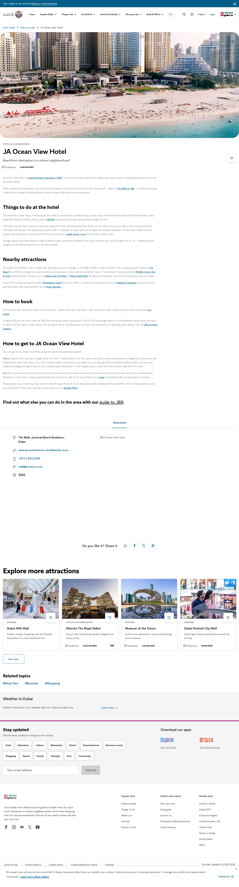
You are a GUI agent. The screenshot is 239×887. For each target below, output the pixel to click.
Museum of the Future (140, 628)
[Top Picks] (191, 14)
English (201, 14)
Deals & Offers (153, 14)
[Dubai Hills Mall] (31, 599)
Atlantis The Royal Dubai (83, 628)
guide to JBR (111, 402)
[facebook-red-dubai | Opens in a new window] (134, 545)
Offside (50, 219)
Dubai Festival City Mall (200, 628)
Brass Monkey (53, 287)
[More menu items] (170, 14)
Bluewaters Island (52, 283)
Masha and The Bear (56, 276)
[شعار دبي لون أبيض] (10, 797)
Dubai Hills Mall (18, 628)
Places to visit (27, 28)
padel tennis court (76, 234)
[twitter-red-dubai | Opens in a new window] (143, 545)
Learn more (108, 708)
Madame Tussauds (126, 283)
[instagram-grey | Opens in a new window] (14, 827)
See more (13, 659)
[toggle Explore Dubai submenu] (55, 14)
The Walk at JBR (125, 188)
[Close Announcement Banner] (234, 4)
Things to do (67, 14)
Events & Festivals (108, 14)
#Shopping (52, 683)
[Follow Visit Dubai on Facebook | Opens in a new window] (6, 827)
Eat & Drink (86, 14)
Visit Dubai (9, 28)
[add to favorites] (231, 157)
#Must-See (10, 683)
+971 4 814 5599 (29, 458)
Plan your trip (132, 14)
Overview (119, 422)
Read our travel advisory (44, 3)
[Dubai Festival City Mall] (208, 599)
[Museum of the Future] (149, 599)
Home (32, 14)
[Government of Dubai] (13, 14)
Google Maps (71, 388)
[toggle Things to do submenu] (75, 14)
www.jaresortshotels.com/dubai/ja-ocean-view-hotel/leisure (45, 450)
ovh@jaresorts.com (30, 467)
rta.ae (101, 377)
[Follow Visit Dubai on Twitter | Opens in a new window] (30, 827)
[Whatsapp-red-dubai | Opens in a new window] (125, 545)
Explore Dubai (46, 14)
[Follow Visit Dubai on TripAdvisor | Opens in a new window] (22, 827)
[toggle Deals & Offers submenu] (162, 14)
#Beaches (31, 683)
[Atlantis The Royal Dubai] (90, 599)
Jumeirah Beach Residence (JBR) (44, 178)
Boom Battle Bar (79, 276)
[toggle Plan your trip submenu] (140, 14)
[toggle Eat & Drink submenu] (94, 14)
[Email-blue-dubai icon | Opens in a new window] (153, 545)
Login (212, 14)
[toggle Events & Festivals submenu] (119, 14)
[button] (226, 876)
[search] (184, 14)
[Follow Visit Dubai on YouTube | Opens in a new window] (38, 827)
